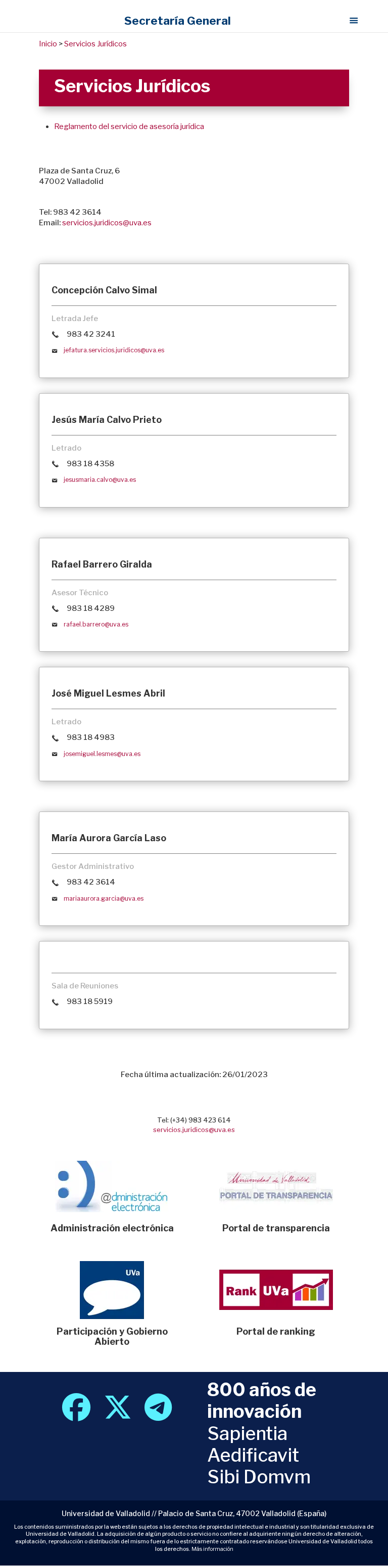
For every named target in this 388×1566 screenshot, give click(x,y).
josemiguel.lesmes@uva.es (102, 754)
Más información (212, 1549)
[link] (76, 1415)
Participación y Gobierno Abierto (112, 1336)
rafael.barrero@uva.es (96, 624)
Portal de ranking (275, 1331)
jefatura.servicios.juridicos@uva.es (114, 350)
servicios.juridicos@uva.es (107, 222)
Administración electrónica (112, 1228)
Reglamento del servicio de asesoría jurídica (129, 126)
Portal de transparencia (276, 1228)
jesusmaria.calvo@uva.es (100, 479)
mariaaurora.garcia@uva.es (103, 898)
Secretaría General (177, 21)
